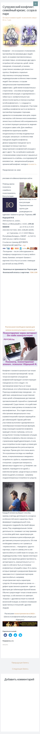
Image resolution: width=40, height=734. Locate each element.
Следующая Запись (20, 669)
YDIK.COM (33, 272)
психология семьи (29, 18)
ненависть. (32, 164)
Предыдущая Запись (20, 662)
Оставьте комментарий (12, 18)
